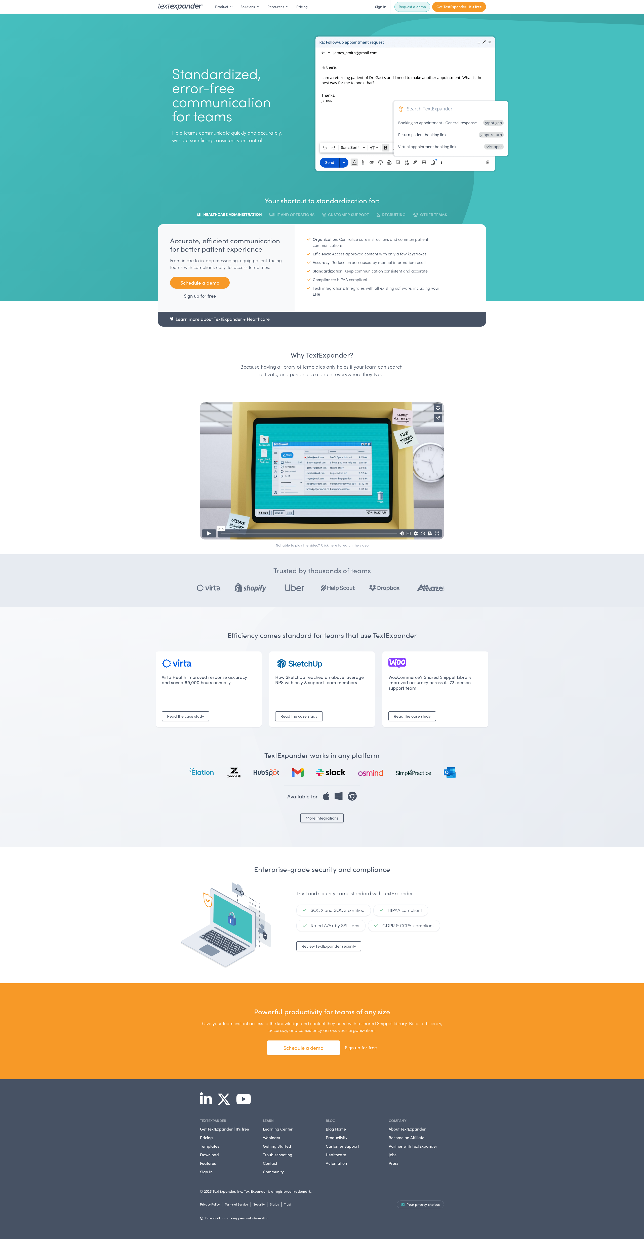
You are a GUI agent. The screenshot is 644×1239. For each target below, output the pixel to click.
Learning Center (278, 1129)
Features (208, 1163)
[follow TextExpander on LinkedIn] (208, 1102)
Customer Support (342, 1146)
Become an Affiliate (406, 1137)
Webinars (271, 1137)
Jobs (392, 1154)
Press (393, 1163)
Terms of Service (236, 1204)
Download (209, 1154)
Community (273, 1171)
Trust (287, 1204)
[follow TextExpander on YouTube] (245, 1102)
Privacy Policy (210, 1204)
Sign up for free (200, 296)
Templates (209, 1146)
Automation (336, 1163)
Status (274, 1204)
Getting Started (277, 1146)
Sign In (380, 6)
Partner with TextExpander (413, 1146)
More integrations (322, 818)
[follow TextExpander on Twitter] (226, 1102)
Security (259, 1204)
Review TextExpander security (329, 946)
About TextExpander (407, 1129)
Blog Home (336, 1129)
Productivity (336, 1137)
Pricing (302, 6)
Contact (270, 1163)
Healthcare (336, 1154)
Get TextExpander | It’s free (224, 1129)
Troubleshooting (277, 1154)
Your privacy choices (423, 1204)
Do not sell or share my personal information (236, 1218)
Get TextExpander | (459, 6)
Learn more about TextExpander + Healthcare (223, 319)
